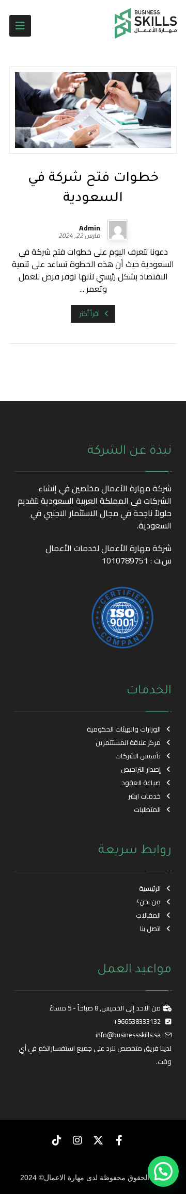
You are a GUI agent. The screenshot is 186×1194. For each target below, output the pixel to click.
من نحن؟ (148, 902)
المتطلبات (147, 809)
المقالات (148, 915)
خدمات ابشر (144, 796)
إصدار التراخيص (141, 769)
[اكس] (98, 1140)
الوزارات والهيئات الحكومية (124, 729)
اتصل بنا (150, 928)
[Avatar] (117, 230)
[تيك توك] (57, 1140)
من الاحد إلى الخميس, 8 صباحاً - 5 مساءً (105, 1008)
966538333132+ (137, 1021)
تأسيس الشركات (138, 756)
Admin (89, 228)
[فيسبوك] (119, 1140)
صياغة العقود (141, 782)
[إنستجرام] (77, 1140)
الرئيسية (150, 888)
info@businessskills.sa (128, 1035)
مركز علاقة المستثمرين (128, 742)
